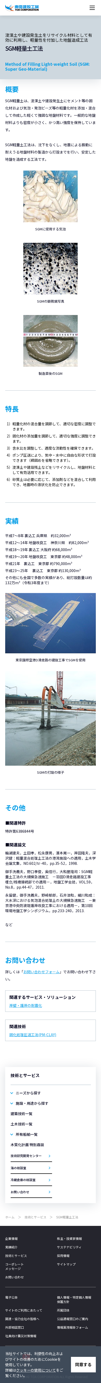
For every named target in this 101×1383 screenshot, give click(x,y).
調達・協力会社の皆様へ (22, 1318)
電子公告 (11, 1297)
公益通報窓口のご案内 (72, 1318)
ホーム (10, 1217)
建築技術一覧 (21, 1113)
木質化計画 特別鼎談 (27, 1144)
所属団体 (63, 1310)
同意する (83, 1364)
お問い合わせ (14, 1277)
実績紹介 (11, 1247)
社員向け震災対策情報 (20, 1336)
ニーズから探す (28, 1092)
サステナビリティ (69, 1247)
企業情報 (11, 1238)
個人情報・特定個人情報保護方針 (74, 1299)
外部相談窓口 (14, 1327)
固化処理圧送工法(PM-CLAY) (32, 1034)
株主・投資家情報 (69, 1238)
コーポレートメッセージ (14, 1266)
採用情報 (63, 1255)
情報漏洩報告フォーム (72, 1327)
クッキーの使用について (36, 1370)
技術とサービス (35, 1217)
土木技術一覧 (21, 1123)
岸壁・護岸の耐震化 (25, 1005)
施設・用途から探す (32, 1103)
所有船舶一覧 (27, 1134)
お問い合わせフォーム (41, 971)
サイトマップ (66, 1264)
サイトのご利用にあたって (23, 1310)
